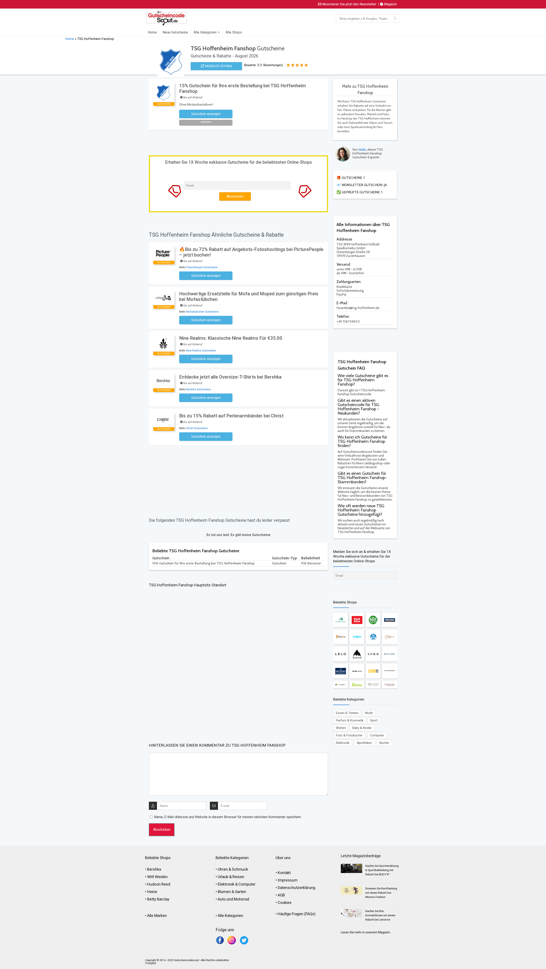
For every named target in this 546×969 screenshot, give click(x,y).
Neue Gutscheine (175, 32)
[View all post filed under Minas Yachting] (389, 636)
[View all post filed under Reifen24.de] (340, 636)
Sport (374, 720)
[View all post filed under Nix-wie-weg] (373, 620)
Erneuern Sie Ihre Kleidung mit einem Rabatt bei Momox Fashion (381, 893)
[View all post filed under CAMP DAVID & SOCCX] (357, 671)
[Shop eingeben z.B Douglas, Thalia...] (395, 18)
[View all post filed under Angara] (389, 685)
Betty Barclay (158, 899)
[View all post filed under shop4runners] (340, 685)
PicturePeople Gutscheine (201, 267)
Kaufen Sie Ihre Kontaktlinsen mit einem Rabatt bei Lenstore (380, 915)
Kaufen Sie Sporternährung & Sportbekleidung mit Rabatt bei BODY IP (382, 870)
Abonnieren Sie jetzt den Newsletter (348, 4)
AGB (281, 895)
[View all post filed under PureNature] (340, 620)
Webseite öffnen (218, 66)
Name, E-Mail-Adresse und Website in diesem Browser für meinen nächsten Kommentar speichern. (228, 817)
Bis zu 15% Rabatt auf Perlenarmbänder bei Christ (231, 415)
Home (152, 32)
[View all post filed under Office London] (389, 654)
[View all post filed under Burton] (357, 654)
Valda (362, 150)
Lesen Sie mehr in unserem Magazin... (366, 932)
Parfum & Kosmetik (349, 720)
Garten (240, 891)
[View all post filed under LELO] (340, 654)
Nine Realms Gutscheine (201, 350)
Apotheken (364, 743)
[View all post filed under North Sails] (373, 636)
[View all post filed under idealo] (389, 620)
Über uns (283, 857)
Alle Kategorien (205, 32)
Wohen (341, 728)
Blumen (224, 891)
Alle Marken (157, 915)
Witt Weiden (157, 876)
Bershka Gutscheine (198, 389)
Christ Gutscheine (197, 428)
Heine (152, 891)
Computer (377, 735)
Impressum (288, 880)
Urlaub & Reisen (231, 876)
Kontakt (284, 872)
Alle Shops (234, 32)
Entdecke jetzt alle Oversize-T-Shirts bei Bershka (230, 377)
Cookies (285, 902)
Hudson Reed (158, 884)
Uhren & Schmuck (233, 869)
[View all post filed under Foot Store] (357, 620)
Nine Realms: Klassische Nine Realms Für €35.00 (230, 338)
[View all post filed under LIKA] (373, 654)
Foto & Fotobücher (349, 735)
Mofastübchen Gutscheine (202, 311)
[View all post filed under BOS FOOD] (373, 685)
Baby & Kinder (362, 728)
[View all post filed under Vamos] (357, 685)
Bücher (384, 743)
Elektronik (342, 743)
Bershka (154, 869)
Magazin (390, 4)
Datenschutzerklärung (296, 887)
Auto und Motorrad (233, 899)
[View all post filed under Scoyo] (357, 636)
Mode (369, 713)
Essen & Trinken (347, 713)
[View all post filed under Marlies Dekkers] (389, 671)
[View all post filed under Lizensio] (373, 671)
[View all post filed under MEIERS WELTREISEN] (340, 671)
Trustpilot (150, 963)
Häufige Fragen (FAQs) (296, 914)
